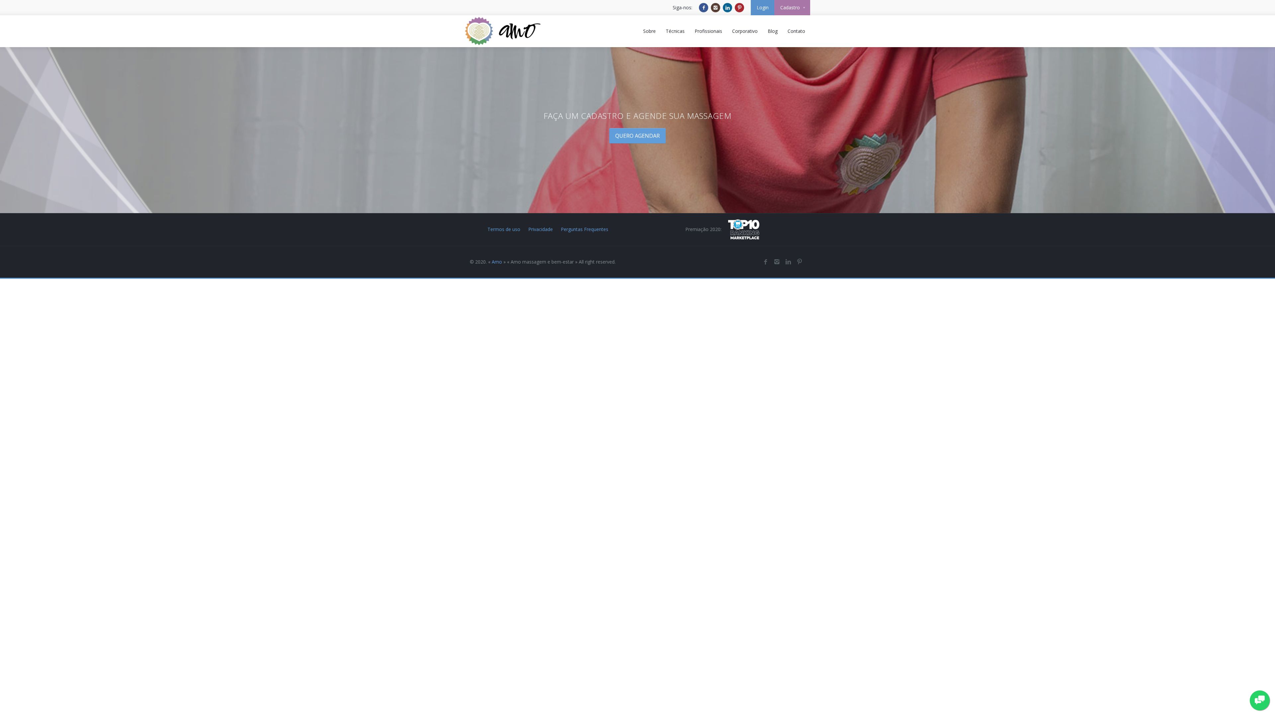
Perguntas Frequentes (584, 229)
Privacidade (540, 229)
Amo (496, 262)
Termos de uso (503, 229)
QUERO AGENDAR (637, 135)
